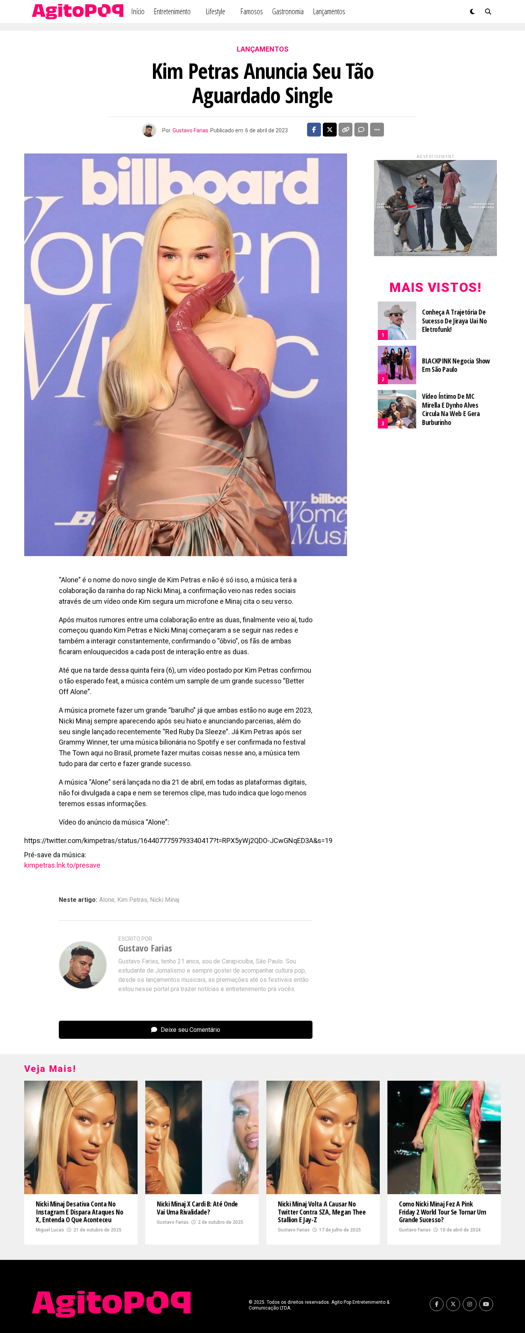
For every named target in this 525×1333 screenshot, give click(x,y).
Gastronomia (288, 11)
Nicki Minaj (164, 900)
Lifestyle (215, 11)
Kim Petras (132, 900)
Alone (107, 900)
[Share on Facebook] (314, 130)
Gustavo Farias (190, 130)
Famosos (251, 11)
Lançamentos (329, 11)
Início (138, 11)
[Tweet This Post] (330, 130)
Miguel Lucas (50, 1230)
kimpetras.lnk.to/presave (62, 865)
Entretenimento (172, 11)
